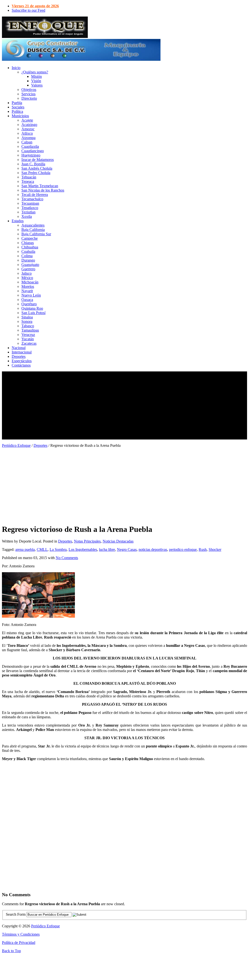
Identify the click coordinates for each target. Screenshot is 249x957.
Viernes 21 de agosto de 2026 (35, 6)
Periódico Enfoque (16, 445)
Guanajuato (30, 265)
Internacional (22, 352)
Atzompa (28, 138)
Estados (18, 221)
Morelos (27, 286)
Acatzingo (29, 125)
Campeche (29, 238)
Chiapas (27, 243)
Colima (27, 256)
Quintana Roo (32, 308)
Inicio (16, 68)
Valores (37, 85)
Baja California (33, 230)
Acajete (27, 120)
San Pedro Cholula (35, 173)
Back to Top (11, 951)
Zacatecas (28, 343)
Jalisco (26, 273)
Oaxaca (27, 300)
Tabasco (27, 326)
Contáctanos (21, 365)
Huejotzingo (30, 155)
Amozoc (28, 129)
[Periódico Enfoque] (45, 37)
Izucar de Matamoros (37, 160)
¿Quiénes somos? (34, 72)
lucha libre (107, 549)
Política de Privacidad (18, 942)
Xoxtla (26, 216)
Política (17, 111)
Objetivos (28, 90)
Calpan (26, 142)
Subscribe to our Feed (28, 10)
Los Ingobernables (83, 549)
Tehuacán (28, 177)
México (27, 278)
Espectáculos (22, 361)
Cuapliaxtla (30, 146)
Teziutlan (28, 212)
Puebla (17, 103)
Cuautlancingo (32, 151)
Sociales (18, 107)
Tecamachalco (32, 199)
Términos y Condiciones (21, 934)
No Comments (67, 558)
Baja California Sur (36, 234)
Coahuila (28, 251)
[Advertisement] (124, 405)
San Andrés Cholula (36, 168)
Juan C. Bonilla (33, 164)
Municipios (20, 116)
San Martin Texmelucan (39, 186)
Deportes (19, 356)
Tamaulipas (30, 330)
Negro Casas (127, 549)
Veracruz (28, 335)
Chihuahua (29, 247)
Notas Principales (87, 541)
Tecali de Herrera (34, 195)
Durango (28, 260)
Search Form (16, 914)
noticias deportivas (153, 549)
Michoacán (29, 282)
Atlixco (27, 133)
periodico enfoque (183, 549)
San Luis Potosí (33, 313)
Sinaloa (27, 317)
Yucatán (27, 339)
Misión (36, 76)
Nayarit (27, 291)
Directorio (29, 98)
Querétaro (29, 304)
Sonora (26, 321)
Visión (36, 81)
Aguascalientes (32, 225)
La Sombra (58, 549)
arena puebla (25, 549)
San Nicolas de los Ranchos (42, 190)
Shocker (215, 549)
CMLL (42, 549)
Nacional (19, 348)
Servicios (28, 94)
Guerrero (28, 269)
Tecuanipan (30, 203)
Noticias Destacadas (118, 541)
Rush (203, 549)
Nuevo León (31, 295)
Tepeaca (27, 181)
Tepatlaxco (29, 208)
